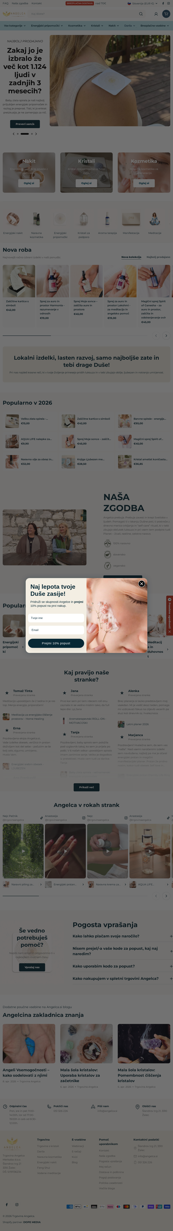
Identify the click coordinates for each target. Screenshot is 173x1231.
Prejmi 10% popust (56, 643)
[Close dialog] (142, 584)
